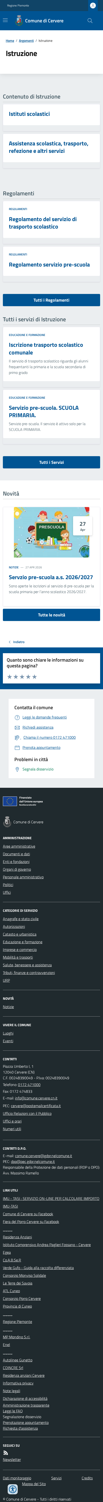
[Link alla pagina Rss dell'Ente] (6, 1453)
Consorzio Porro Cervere (22, 1298)
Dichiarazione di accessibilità (25, 1398)
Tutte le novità (51, 615)
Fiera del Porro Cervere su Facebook (31, 1221)
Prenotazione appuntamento (26, 1422)
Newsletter (12, 1459)
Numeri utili (12, 1129)
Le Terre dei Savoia (17, 1283)
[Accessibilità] (13, 1489)
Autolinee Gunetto (17, 1360)
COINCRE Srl (13, 1368)
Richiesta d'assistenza (20, 1428)
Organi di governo (17, 869)
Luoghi (8, 1033)
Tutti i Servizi (51, 462)
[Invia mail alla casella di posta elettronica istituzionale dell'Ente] (36, 1098)
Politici (8, 885)
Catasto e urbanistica (19, 934)
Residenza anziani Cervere (24, 1375)
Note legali (11, 1391)
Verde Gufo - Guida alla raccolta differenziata (38, 1268)
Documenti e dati (16, 854)
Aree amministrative (19, 846)
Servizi (56, 1478)
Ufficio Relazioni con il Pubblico (27, 1113)
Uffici (7, 892)
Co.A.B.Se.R (12, 1260)
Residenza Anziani (17, 1237)
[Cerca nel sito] (88, 20)
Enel (6, 1344)
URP (6, 980)
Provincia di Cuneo (17, 1306)
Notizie (14, 567)
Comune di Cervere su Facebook (28, 1214)
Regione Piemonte (18, 5)
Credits (87, 1478)
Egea (7, 1252)
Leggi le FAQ (13, 1411)
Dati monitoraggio (17, 1478)
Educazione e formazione (27, 335)
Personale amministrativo (23, 877)
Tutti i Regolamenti (51, 300)
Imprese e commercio (20, 949)
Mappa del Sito (34, 1484)
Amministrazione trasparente (26, 1405)
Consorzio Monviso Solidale (24, 1275)
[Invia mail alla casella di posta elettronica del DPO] (43, 1156)
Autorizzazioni (14, 926)
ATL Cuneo (11, 1291)
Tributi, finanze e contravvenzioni (29, 972)
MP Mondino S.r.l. (16, 1337)
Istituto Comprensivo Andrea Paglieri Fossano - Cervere (47, 1245)
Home (10, 40)
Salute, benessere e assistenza (27, 965)
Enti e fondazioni (16, 861)
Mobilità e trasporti (18, 957)
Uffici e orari (12, 1121)
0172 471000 (29, 1084)
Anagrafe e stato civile (21, 919)
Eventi (8, 1041)
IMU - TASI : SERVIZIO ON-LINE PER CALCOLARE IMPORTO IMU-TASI (51, 1202)
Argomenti (26, 40)
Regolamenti (18, 209)
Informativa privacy (18, 1383)
